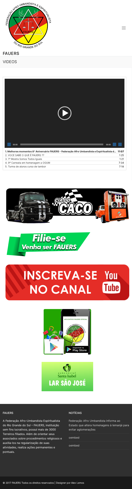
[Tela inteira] (120, 144)
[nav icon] (123, 28)
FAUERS (11, 53)
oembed (74, 437)
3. (23, 158)
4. (27, 162)
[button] (65, 113)
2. (24, 155)
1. (61, 151)
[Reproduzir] (9, 144)
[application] (64, 113)
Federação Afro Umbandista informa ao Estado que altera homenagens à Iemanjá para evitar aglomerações (99, 425)
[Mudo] (114, 144)
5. (25, 166)
